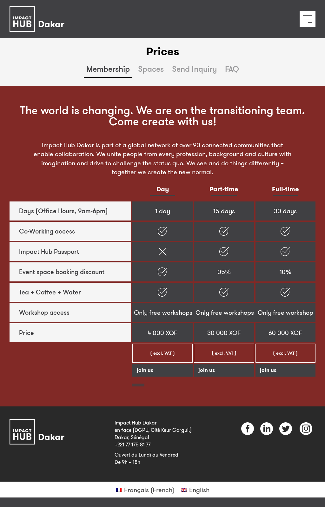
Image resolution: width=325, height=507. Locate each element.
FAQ (232, 69)
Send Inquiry (194, 69)
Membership (108, 69)
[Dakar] (39, 11)
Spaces (151, 69)
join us (145, 370)
